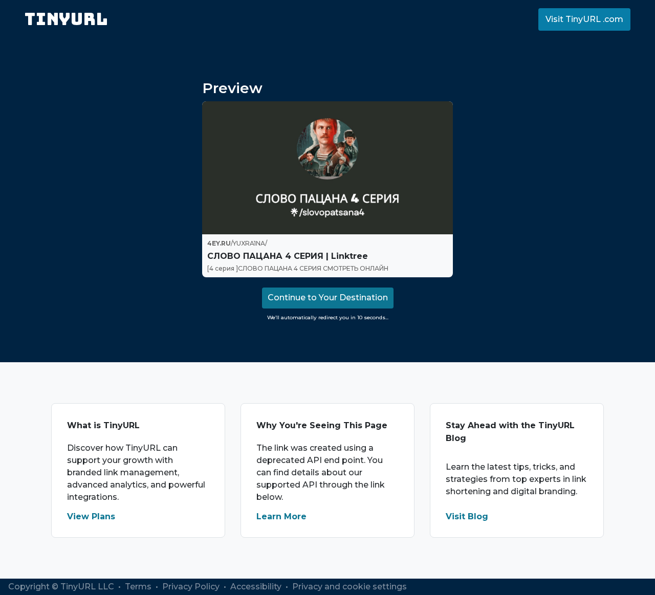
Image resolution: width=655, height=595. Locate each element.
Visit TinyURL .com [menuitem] (584, 19)
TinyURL (66, 19)
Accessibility (256, 586)
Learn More (281, 516)
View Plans (91, 516)
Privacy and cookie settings (349, 586)
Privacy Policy (192, 586)
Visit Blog (467, 516)
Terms (139, 586)
